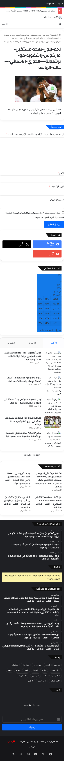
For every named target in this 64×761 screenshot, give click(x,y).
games (57, 665)
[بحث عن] (60, 24)
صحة (9, 670)
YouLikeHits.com (32, 455)
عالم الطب (42, 681)
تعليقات (11, 342)
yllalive (15, 665)
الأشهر (53, 342)
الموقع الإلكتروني (57, 199)
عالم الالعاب (55, 681)
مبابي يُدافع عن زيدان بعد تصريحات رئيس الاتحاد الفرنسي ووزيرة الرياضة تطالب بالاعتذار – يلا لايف (23, 356)
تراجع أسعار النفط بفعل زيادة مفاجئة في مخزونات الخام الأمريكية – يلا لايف (22, 401)
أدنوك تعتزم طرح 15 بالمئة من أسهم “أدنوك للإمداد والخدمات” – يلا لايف (24, 379)
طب (45, 675)
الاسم (61, 173)
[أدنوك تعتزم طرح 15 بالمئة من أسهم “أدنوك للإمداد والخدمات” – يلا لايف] (52, 386)
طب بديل (35, 675)
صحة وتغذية (55, 675)
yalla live (37, 665)
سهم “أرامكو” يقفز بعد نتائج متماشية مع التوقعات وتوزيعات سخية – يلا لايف (23, 435)
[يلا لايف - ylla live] (53, 17)
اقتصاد (35, 670)
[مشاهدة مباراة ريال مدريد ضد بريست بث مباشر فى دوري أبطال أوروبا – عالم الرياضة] (52, 422)
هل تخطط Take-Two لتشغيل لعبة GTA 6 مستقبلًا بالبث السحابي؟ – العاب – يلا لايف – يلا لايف (48, 502)
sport (48, 665)
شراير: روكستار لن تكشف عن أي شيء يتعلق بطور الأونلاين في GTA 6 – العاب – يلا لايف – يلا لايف (17, 502)
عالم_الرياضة (22, 675)
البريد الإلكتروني (56, 186)
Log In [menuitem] (60, 3)
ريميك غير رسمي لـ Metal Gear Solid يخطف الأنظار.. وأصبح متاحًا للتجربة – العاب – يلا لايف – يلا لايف (16, 478)
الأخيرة (32, 342)
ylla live (25, 665)
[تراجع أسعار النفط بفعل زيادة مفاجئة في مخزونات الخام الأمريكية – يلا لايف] (52, 406)
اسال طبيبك (55, 670)
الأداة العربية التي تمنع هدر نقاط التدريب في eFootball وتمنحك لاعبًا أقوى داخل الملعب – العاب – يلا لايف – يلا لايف (48, 480)
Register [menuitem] (50, 3)
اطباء (44, 670)
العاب (26, 670)
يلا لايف (30, 681)
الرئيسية (55, 35)
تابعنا (57, 690)
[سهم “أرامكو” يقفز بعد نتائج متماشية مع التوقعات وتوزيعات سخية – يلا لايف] (52, 439)
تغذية (18, 670)
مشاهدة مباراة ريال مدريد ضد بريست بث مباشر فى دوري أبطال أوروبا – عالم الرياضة (23, 421)
